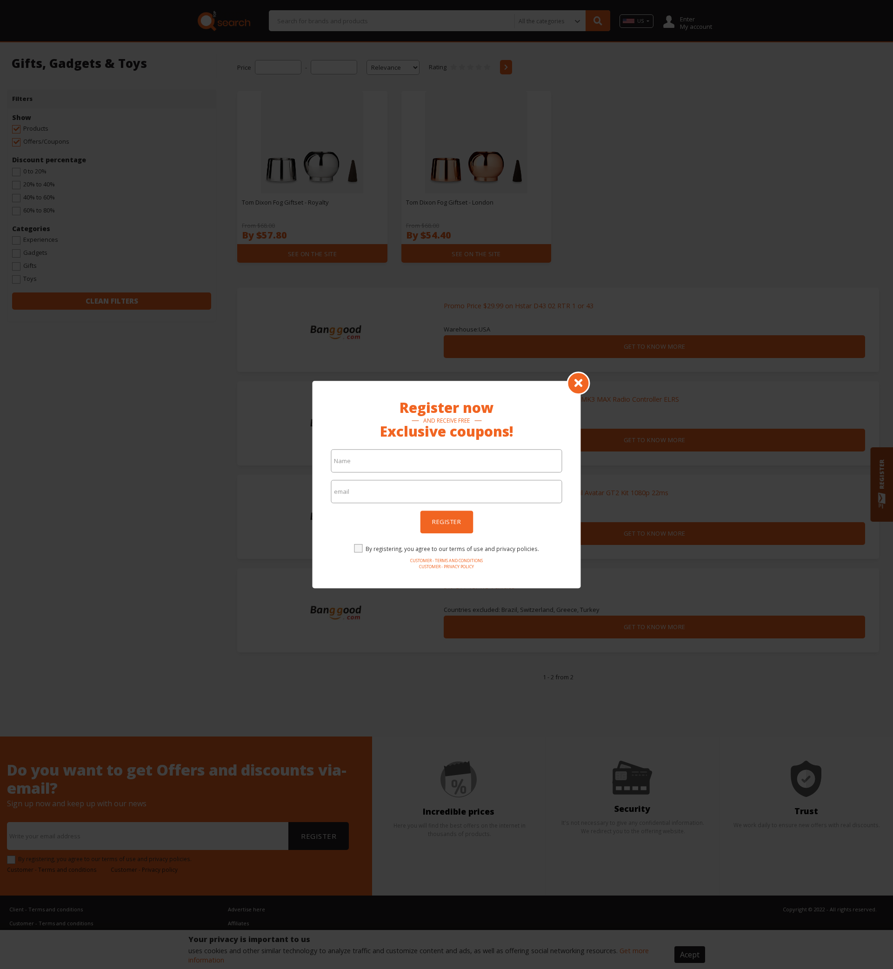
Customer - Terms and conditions (446, 561)
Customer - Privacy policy (446, 567)
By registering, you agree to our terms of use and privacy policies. (452, 548)
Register (446, 522)
